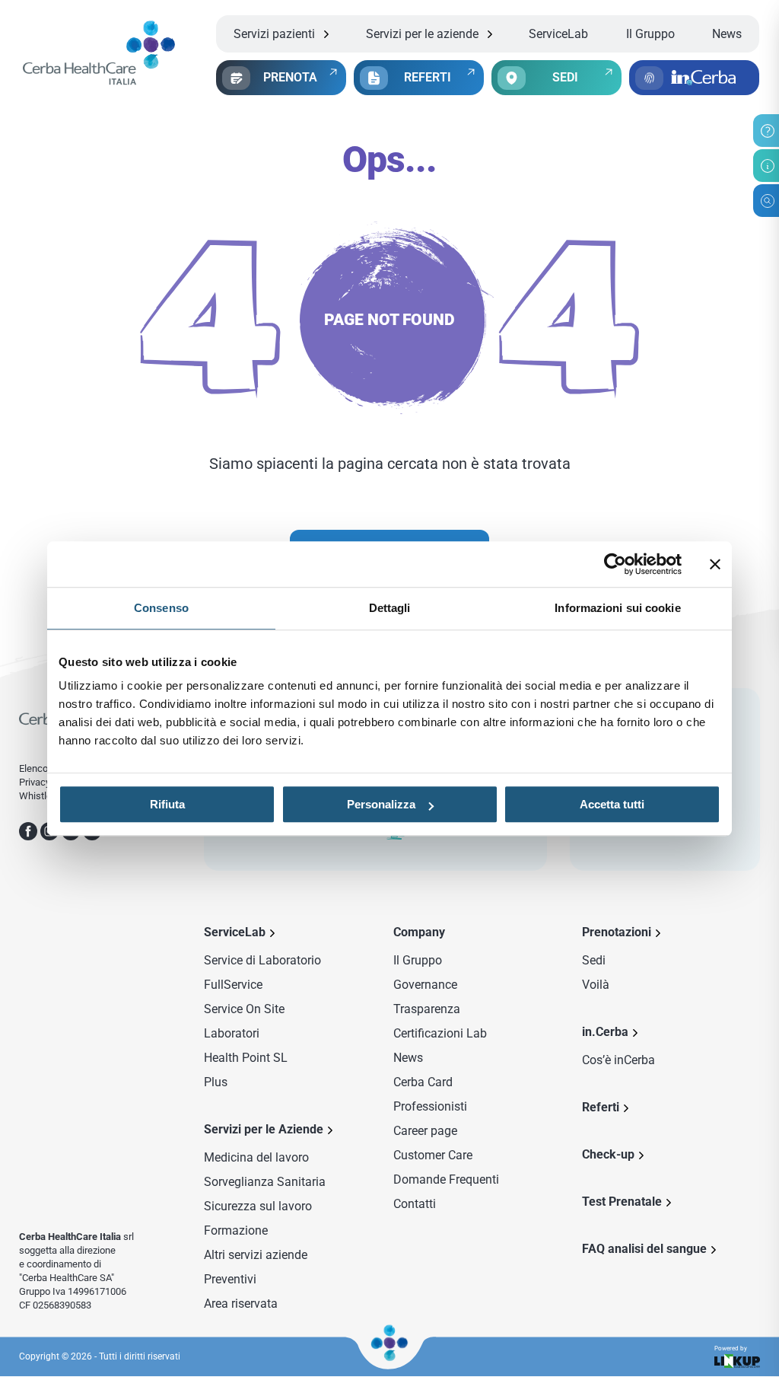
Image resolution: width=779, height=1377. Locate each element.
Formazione (236, 1230)
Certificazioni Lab (440, 1033)
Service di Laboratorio (262, 960)
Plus (215, 1082)
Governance (425, 984)
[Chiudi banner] (715, 564)
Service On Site (244, 1009)
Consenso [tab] (161, 607)
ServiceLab (558, 34)
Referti (600, 1107)
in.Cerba (605, 1032)
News (727, 34)
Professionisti (430, 1106)
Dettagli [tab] (390, 607)
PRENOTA (290, 77)
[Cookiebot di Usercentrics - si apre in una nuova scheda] (615, 564)
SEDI (565, 77)
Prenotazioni (616, 932)
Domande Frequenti (446, 1179)
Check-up (608, 1154)
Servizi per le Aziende (263, 1129)
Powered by (730, 1349)
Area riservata (241, 1303)
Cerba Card (423, 1082)
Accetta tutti (612, 804)
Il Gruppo (650, 34)
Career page (425, 1131)
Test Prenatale (622, 1201)
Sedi (594, 960)
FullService (233, 984)
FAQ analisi (644, 1249)
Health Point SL (246, 1057)
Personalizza (381, 804)
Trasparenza (426, 1009)
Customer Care (432, 1155)
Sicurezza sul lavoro (258, 1206)
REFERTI (427, 77)
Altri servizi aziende (255, 1255)
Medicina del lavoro (256, 1157)
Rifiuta (167, 804)
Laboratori (231, 1033)
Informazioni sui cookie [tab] (617, 607)
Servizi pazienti (274, 34)
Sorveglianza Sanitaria (265, 1182)
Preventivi (230, 1279)
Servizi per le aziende (422, 34)
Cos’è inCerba (618, 1060)
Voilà (595, 984)
